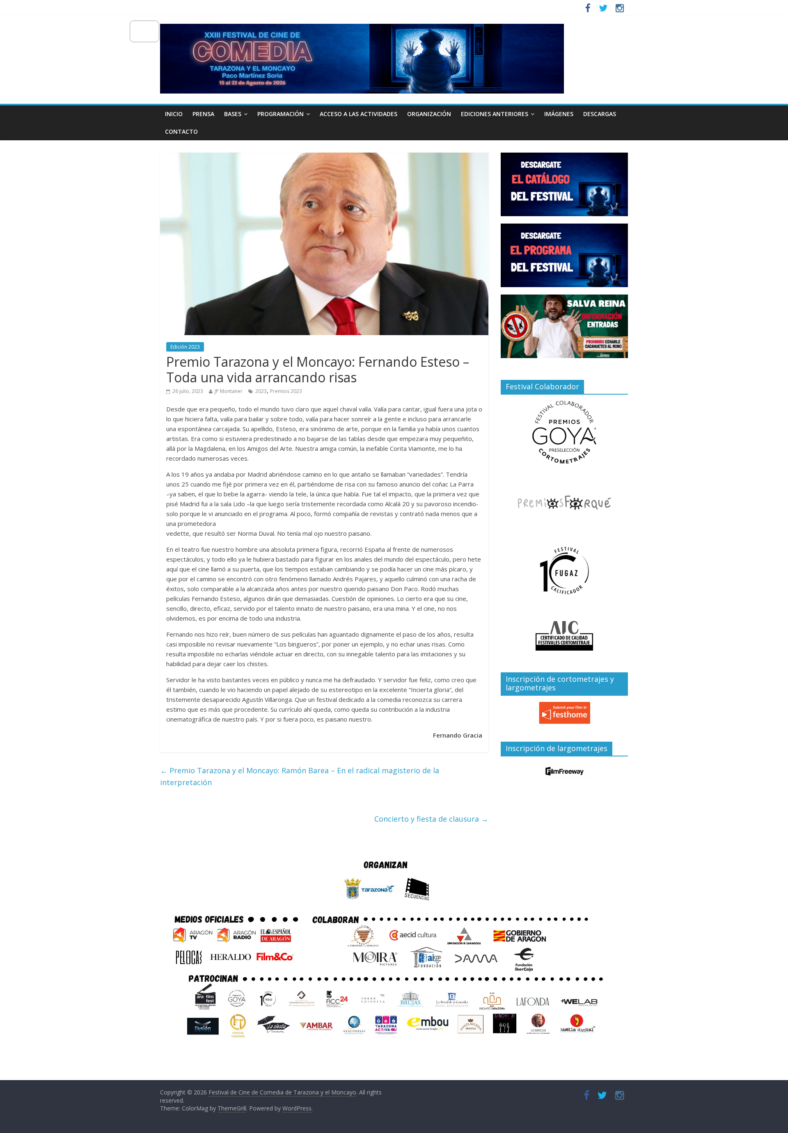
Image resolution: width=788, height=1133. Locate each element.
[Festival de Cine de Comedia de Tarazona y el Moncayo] (362, 28)
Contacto (181, 131)
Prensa (203, 114)
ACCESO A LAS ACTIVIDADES (358, 114)
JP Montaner (229, 391)
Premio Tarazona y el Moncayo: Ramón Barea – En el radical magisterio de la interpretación (299, 776)
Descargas (599, 114)
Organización (429, 114)
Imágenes (558, 114)
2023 (261, 391)
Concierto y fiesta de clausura (431, 819)
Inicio (174, 114)
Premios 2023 (286, 391)
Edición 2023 (185, 346)
